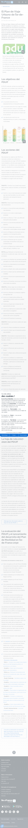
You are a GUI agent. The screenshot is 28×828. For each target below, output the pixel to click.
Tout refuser (5, 435)
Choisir (14, 435)
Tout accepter (23, 435)
